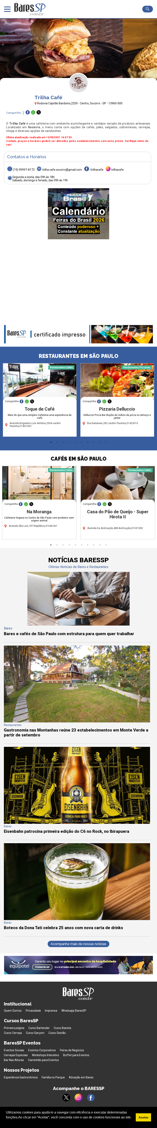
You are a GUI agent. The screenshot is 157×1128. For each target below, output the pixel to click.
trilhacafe (117, 169)
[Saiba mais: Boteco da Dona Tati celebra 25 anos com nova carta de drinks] (77, 919)
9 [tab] (100, 442)
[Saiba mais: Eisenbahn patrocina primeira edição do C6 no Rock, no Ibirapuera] (77, 823)
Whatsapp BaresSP (73, 1010)
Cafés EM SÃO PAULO (79, 459)
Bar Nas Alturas (14, 1060)
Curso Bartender (39, 1028)
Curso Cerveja (13, 1032)
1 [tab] (51, 442)
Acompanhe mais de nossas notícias (78, 944)
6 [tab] (82, 442)
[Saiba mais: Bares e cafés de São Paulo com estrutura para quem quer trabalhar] (78, 624)
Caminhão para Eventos (43, 1060)
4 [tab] (69, 442)
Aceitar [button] (143, 1117)
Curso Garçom (35, 1032)
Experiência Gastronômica (21, 1077)
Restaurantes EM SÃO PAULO (78, 356)
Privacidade (33, 1010)
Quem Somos (13, 1010)
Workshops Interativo (45, 1055)
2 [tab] (57, 442)
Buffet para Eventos (76, 1055)
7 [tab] (88, 442)
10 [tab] (106, 442)
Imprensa (51, 1010)
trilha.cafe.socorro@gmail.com (62, 169)
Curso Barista (62, 1028)
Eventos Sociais (14, 1050)
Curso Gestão (57, 1032)
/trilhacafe (96, 169)
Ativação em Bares (81, 1077)
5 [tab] (75, 442)
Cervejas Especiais (16, 1055)
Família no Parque (53, 1077)
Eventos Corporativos (42, 1050)
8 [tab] (94, 442)
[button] (6, 1122)
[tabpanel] (39, 401)
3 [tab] (63, 442)
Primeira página (14, 1028)
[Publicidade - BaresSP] (78, 213)
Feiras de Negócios (72, 1050)
